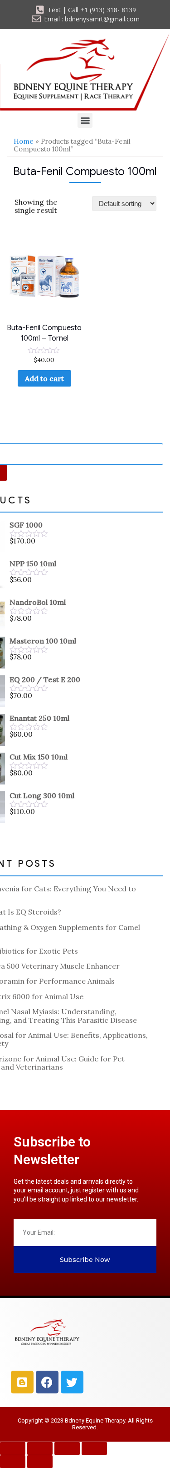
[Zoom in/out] (12, 1448)
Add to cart (44, 378)
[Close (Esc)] (94, 1448)
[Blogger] (22, 1382)
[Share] (67, 1448)
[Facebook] (47, 1382)
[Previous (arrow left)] (12, 1461)
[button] (85, 120)
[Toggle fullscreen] (40, 1448)
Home (24, 141)
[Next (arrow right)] (40, 1461)
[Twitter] (72, 1382)
